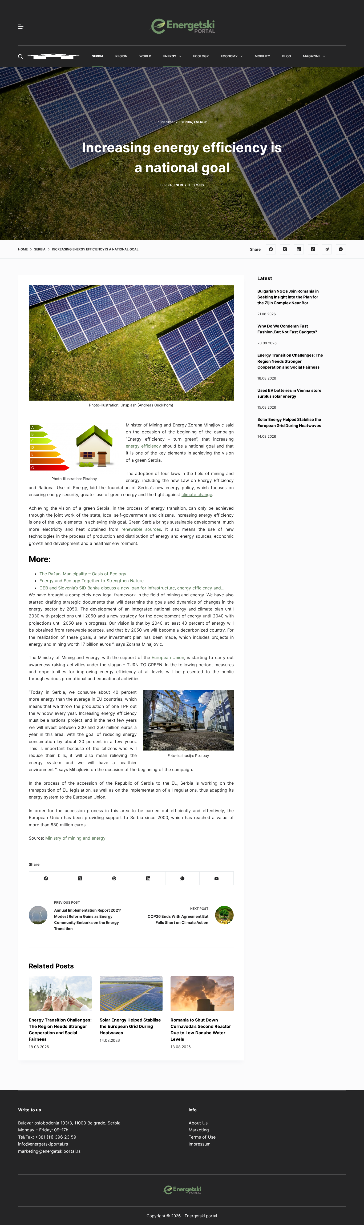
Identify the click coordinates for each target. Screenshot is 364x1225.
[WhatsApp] (341, 249)
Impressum (200, 1144)
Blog (286, 56)
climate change (196, 494)
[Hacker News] (313, 249)
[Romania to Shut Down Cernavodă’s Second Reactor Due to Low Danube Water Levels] (202, 993)
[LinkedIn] (299, 249)
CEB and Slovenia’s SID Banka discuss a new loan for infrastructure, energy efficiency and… (131, 587)
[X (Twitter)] (285, 249)
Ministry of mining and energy (75, 838)
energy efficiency (143, 446)
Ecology (201, 56)
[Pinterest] (114, 878)
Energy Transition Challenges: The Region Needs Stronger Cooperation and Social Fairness (290, 361)
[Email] (217, 878)
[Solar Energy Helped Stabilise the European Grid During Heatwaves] (131, 993)
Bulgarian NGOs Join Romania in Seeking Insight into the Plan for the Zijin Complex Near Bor (288, 297)
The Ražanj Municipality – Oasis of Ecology (82, 573)
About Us (198, 1123)
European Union (168, 657)
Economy (229, 56)
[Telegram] (327, 249)
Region (121, 56)
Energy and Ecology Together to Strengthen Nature (91, 580)
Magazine (311, 56)
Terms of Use (202, 1137)
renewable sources (141, 529)
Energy (169, 56)
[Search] (20, 56)
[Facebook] (271, 249)
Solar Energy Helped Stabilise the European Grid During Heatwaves (130, 1026)
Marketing (199, 1129)
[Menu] (20, 26)
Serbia (97, 56)
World (145, 56)
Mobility (262, 56)
